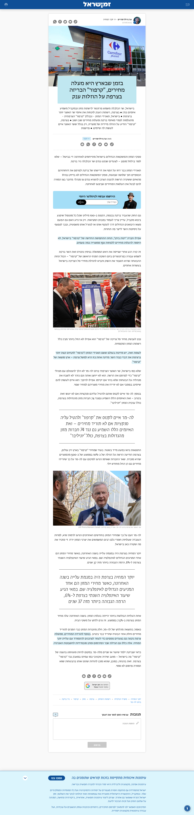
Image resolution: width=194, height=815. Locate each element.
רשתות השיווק (104, 699)
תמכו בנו (56, 778)
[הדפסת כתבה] (82, 145)
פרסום (97, 745)
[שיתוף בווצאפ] (55, 21)
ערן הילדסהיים (125, 19)
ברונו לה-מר (135, 702)
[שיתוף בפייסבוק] (60, 21)
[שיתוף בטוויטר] (65, 21)
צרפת (91, 699)
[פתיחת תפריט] (6, 4)
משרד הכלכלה (120, 699)
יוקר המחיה (108, 19)
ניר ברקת (66, 699)
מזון (84, 699)
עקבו (86, 139)
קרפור (76, 699)
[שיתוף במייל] (70, 21)
